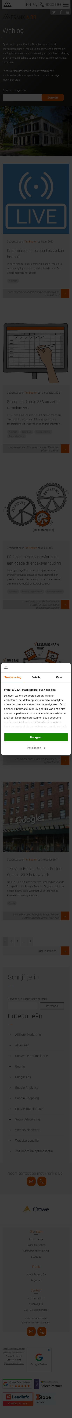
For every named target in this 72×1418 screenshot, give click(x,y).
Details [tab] (36, 677)
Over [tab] (59, 677)
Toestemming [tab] (13, 677)
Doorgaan (36, 737)
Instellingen (34, 747)
